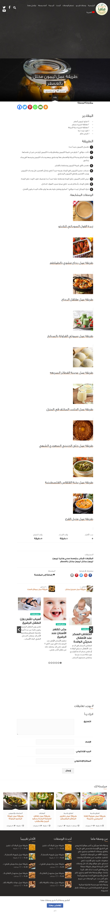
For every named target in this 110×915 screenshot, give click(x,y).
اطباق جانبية (94, 813)
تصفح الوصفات (68, 5)
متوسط (74, 558)
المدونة (51, 5)
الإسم (88, 742)
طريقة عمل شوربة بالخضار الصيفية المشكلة (15, 854)
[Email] (40, 107)
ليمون (55, 558)
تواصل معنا (31, 5)
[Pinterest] (30, 107)
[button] (19, 629)
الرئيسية (91, 5)
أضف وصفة (42, 5)
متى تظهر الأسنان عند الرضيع (58, 633)
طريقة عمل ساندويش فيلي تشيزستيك (15, 864)
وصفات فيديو (81, 5)
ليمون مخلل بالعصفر (70, 561)
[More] (45, 107)
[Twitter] (24, 107)
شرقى (81, 558)
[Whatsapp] (35, 107)
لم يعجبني (50, 91)
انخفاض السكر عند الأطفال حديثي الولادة (82, 638)
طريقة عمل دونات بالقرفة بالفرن (15, 882)
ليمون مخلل (87, 561)
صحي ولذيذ (64, 558)
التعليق (87, 721)
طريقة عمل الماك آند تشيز (17, 845)
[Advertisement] (55, 38)
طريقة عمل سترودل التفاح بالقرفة (15, 873)
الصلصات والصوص (15, 813)
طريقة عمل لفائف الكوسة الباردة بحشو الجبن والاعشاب (41, 818)
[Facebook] (19, 107)
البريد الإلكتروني (83, 751)
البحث (58, 5)
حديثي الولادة (86, 629)
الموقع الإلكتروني (82, 761)
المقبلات (89, 558)
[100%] (94, 808)
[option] (80, 629)
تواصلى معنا (55, 905)
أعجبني (61, 91)
